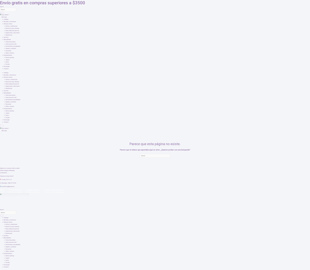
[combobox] (8, 9)
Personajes (7, 66)
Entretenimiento (8, 55)
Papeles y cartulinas (10, 48)
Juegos (7, 59)
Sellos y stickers (9, 53)
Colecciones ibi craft (10, 44)
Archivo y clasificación (11, 26)
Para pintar (8, 50)
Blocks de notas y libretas (12, 28)
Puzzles (7, 64)
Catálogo (6, 19)
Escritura (6, 37)
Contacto (6, 68)
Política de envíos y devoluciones (54, 190)
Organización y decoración (12, 32)
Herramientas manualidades (12, 46)
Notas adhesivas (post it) (12, 30)
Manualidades (7, 39)
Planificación (8, 35)
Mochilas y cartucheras (10, 21)
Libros (7, 62)
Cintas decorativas (10, 42)
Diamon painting (9, 57)
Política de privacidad (15, 190)
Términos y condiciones (33, 190)
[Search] (1, 13)
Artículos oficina (8, 24)
